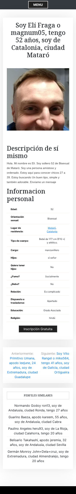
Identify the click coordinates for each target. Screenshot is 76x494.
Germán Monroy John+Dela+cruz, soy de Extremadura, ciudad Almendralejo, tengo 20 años (38, 456)
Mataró (52, 227)
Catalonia (52, 231)
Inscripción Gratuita (38, 329)
